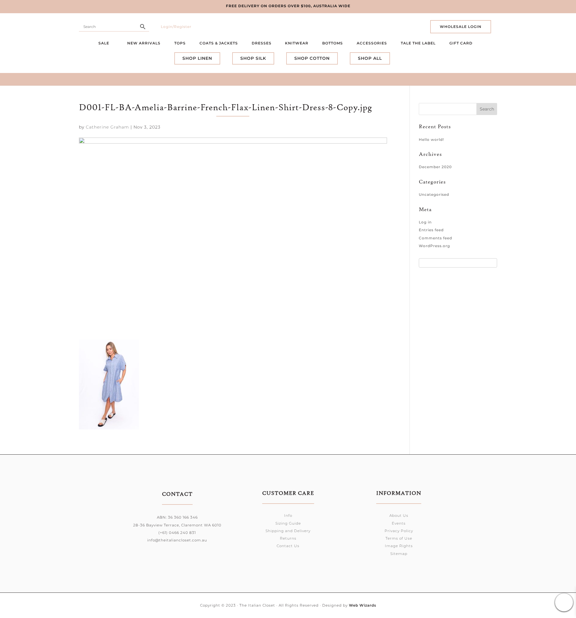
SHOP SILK (253, 58)
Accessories (372, 43)
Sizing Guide (288, 523)
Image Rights (399, 546)
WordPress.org (434, 246)
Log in (425, 222)
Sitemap (398, 553)
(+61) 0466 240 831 (177, 532)
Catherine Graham (107, 127)
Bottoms (332, 43)
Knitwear (296, 43)
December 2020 (435, 167)
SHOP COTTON (312, 58)
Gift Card (461, 43)
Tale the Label (418, 43)
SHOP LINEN (197, 58)
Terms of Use (399, 538)
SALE (104, 43)
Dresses (262, 43)
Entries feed (431, 230)
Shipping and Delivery (288, 531)
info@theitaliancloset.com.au (177, 540)
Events (399, 523)
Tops (180, 43)
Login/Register (176, 26)
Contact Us (288, 546)
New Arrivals (143, 43)
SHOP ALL (370, 58)
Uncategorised (434, 194)
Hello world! (431, 139)
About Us (398, 515)
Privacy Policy (399, 531)
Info (288, 515)
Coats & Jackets (219, 43)
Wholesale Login (461, 26)
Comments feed (435, 238)
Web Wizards (362, 605)
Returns (288, 538)
